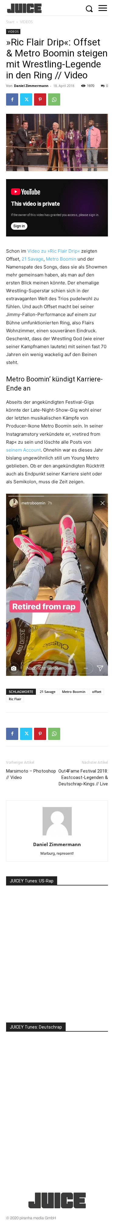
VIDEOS (26, 21)
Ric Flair (15, 699)
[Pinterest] (40, 99)
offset (96, 691)
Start (10, 21)
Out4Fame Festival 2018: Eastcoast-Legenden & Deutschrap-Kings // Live (83, 777)
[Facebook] (12, 99)
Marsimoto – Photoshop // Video (31, 774)
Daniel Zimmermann (31, 85)
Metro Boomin (61, 259)
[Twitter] (26, 99)
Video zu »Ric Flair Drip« (53, 251)
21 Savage (32, 259)
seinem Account (23, 450)
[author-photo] (57, 835)
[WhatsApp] (54, 99)
